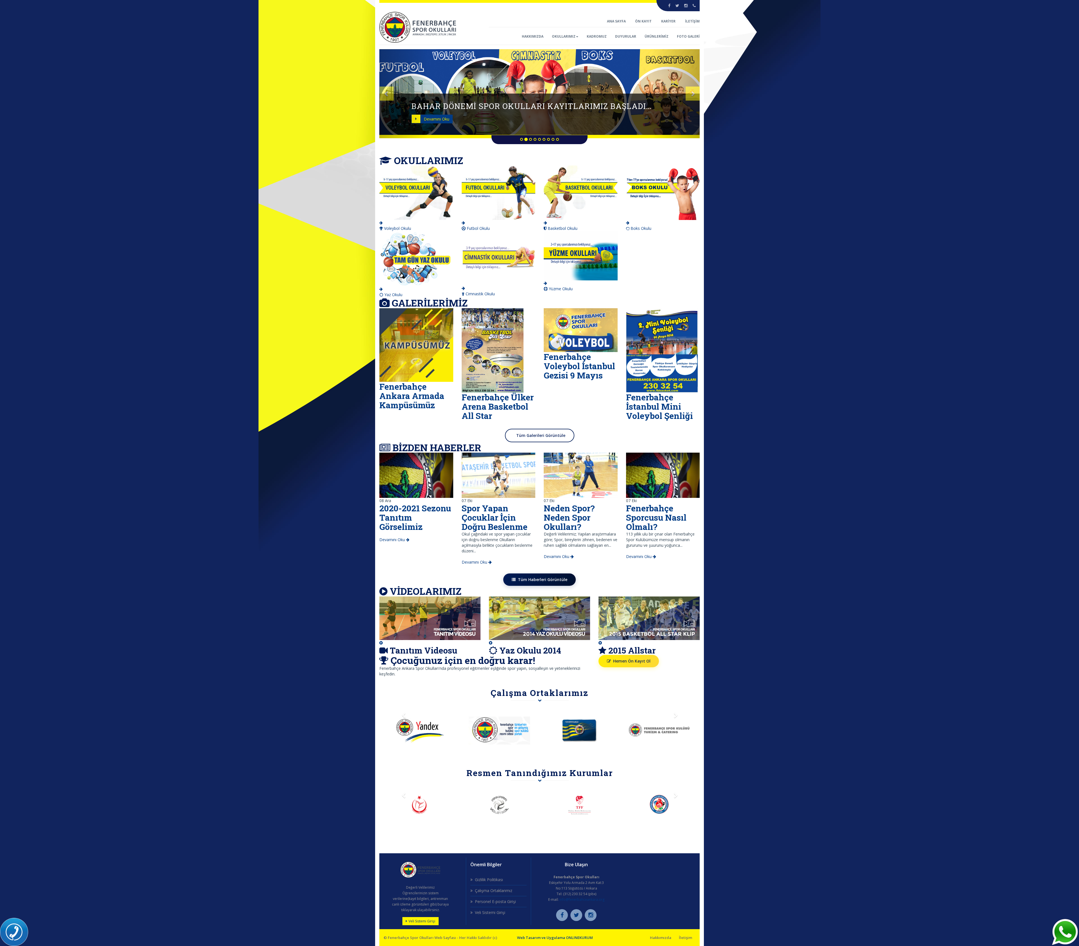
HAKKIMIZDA (532, 36)
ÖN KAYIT (643, 21)
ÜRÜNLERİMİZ (656, 36)
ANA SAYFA (617, 21)
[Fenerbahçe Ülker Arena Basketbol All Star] (492, 350)
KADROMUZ (597, 36)
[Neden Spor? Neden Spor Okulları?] (581, 474)
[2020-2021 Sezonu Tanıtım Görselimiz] (416, 474)
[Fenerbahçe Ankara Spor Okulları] (417, 27)
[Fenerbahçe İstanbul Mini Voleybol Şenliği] (662, 350)
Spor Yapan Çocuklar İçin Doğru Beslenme (494, 517)
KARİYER (668, 21)
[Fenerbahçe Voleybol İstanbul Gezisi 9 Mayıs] (581, 329)
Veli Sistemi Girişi (422, 921)
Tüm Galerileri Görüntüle (540, 435)
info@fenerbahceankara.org (581, 899)
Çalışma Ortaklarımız (493, 890)
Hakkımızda (660, 937)
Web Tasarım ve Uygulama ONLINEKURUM (555, 937)
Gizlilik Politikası (489, 879)
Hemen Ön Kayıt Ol (631, 661)
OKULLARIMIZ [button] (563, 36)
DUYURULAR (625, 36)
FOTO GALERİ (688, 36)
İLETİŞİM (692, 21)
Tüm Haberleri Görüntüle (542, 579)
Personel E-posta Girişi (495, 901)
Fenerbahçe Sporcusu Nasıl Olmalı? (656, 517)
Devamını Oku (436, 119)
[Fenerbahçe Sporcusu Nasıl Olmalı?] (663, 474)
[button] (403, 93)
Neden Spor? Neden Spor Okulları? (569, 517)
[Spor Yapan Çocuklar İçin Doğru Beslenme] (499, 474)
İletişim (685, 937)
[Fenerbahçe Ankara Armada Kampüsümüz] (416, 344)
